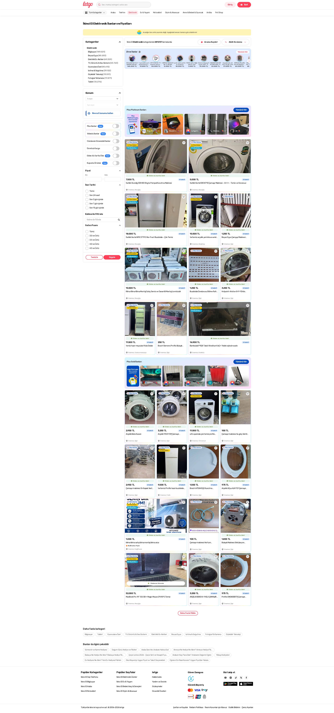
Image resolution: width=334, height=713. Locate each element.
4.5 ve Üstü (94, 248)
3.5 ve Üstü (94, 240)
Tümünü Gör (243, 52)
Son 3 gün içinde (96, 199)
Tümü (92, 191)
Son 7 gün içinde (96, 204)
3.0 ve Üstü (94, 236)
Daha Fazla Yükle (188, 613)
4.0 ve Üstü (94, 244)
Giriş (230, 4)
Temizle (94, 257)
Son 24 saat (95, 195)
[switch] (115, 126)
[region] (187, 61)
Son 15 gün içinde (97, 208)
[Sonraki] (249, 61)
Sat (246, 4)
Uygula (112, 257)
